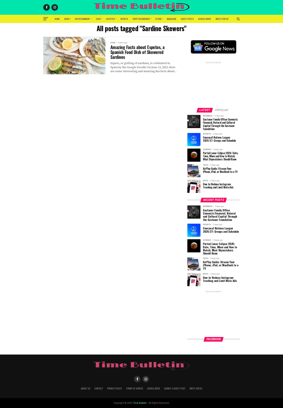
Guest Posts (187, 18)
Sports (124, 18)
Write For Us (222, 18)
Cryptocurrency (141, 18)
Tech (98, 18)
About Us (85, 388)
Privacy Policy (114, 388)
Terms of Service (134, 388)
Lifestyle (110, 18)
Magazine (171, 18)
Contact (98, 388)
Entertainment (82, 18)
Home (57, 18)
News (66, 18)
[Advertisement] (213, 84)
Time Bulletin (140, 403)
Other (158, 18)
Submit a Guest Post (175, 388)
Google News (204, 18)
